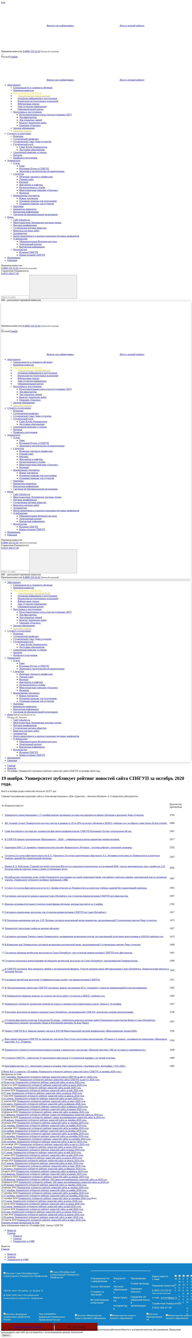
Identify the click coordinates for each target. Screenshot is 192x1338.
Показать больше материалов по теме (20, 1222)
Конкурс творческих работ (32, 122)
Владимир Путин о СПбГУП (34, 168)
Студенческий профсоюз (26, 139)
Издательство (20, 249)
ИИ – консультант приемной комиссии (21, 300)
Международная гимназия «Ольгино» (38, 190)
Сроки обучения (100, 1286)
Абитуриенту (14, 85)
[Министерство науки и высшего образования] (106, 1317)
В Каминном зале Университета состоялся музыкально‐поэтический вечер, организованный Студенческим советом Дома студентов (73, 944)
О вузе (16, 163)
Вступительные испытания (100, 1301)
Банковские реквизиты (25, 209)
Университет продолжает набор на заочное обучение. (32, 928)
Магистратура (120, 1299)
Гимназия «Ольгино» (30, 125)
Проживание (13, 257)
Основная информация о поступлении (37, 98)
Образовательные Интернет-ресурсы (38, 241)
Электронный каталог (30, 244)
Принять (6, 1335)
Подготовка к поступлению (27, 112)
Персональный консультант (28, 1327)
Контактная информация (26, 211)
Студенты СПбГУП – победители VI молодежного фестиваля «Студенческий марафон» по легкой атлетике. (60, 1058)
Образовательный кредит (31, 109)
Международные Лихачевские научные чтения (37, 222)
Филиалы (24, 193)
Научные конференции (25, 225)
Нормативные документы (26, 195)
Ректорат (23, 182)
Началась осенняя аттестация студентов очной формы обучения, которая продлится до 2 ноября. (54, 904)
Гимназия (12, 260)
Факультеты (119, 1280)
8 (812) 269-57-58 (10, 273)
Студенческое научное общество (29, 228)
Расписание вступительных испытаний (38, 101)
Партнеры (18, 206)
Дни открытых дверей (30, 120)
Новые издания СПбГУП (32, 255)
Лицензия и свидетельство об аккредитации (41, 171)
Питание (17, 155)
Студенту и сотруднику (19, 133)
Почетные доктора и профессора (36, 176)
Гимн (22, 166)
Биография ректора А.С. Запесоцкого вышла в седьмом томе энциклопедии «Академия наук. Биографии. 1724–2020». (65, 1066)
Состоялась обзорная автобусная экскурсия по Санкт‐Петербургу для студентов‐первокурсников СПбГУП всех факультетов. (69, 952)
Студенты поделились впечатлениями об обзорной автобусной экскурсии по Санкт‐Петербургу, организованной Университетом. (71, 960)
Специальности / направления (100, 1280)
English (14, 56)
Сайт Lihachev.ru (21, 220)
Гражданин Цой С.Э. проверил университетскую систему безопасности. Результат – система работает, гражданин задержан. (68, 847)
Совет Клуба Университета (33, 147)
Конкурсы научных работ (26, 230)
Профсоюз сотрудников (25, 158)
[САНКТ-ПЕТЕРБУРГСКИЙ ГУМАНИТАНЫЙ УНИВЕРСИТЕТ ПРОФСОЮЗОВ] (46, 1275)
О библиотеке (20, 238)
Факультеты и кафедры (31, 184)
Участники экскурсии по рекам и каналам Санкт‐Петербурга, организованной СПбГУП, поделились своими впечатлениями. (69, 1012)
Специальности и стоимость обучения (32, 87)
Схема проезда (140, 1283)
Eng (3, 2)
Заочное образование (24, 128)
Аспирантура (20, 233)
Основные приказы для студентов (36, 203)
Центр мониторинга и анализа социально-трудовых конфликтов (46, 236)
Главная (11, 765)
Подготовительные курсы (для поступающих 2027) (45, 114)
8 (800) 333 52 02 (9, 268)
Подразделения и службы (32, 187)
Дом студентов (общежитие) (32, 106)
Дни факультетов (28, 117)
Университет (13, 160)
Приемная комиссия (23, 90)
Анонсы (17, 1238)
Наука (10, 217)
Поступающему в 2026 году (27, 93)
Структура (18, 174)
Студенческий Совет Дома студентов (32, 141)
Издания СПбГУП (28, 252)
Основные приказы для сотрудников (38, 201)
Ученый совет (26, 179)
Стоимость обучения (97, 1293)
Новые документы (28, 198)
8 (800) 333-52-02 (31, 51)
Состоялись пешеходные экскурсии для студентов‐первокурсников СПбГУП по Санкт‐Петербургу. (55, 912)
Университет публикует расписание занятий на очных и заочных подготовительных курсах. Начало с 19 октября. (63, 1004)
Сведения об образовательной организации (35, 214)
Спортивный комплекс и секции (30, 152)
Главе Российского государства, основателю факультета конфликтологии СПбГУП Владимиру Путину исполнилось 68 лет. (68, 831)
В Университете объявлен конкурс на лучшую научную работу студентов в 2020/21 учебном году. (55, 996)
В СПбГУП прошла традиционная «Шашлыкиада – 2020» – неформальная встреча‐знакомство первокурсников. (62, 839)
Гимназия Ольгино (136, 1290)
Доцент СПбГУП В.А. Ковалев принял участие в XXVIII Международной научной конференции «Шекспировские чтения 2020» (71, 1031)
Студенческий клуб (23, 144)
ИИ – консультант (76, 1327)
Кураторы (18, 136)
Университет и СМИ (23, 1241)
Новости (11, 768)
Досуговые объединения (31, 149)
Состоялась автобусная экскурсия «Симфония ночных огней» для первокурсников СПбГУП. (52, 979)
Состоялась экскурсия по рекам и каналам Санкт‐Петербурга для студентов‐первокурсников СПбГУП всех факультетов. (66, 896)
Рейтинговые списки (28, 104)
